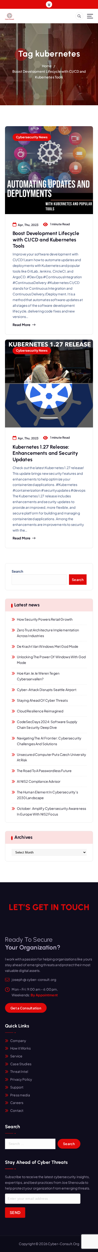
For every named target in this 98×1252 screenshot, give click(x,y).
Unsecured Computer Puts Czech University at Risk (51, 757)
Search (17, 571)
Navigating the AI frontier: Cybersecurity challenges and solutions (49, 741)
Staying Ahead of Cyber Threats (42, 700)
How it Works (20, 1048)
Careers (16, 1102)
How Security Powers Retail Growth (45, 619)
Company (18, 1040)
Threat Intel (19, 1071)
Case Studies (20, 1064)
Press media (20, 1095)
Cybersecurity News (32, 137)
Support (16, 1087)
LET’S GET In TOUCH (49, 907)
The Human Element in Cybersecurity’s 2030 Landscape (47, 795)
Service (16, 1056)
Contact (16, 1110)
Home (47, 66)
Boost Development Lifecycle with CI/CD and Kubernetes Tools (46, 239)
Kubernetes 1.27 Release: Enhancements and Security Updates (45, 453)
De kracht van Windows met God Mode (47, 646)
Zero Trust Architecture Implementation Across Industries (48, 633)
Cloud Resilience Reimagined (40, 711)
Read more (21, 325)
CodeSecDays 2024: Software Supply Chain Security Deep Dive (47, 724)
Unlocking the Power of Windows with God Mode (51, 660)
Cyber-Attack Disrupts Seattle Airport (46, 689)
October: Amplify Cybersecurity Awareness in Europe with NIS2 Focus (51, 811)
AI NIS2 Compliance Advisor (39, 781)
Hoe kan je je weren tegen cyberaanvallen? (38, 676)
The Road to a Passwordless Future (44, 770)
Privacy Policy (21, 1079)
